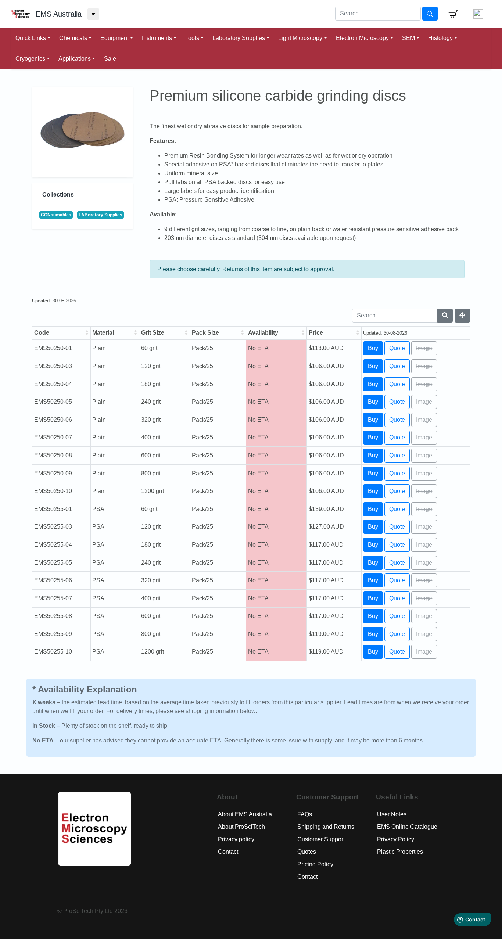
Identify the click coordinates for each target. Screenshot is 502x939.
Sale (110, 58)
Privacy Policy (395, 839)
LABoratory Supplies (100, 214)
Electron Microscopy (362, 38)
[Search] (445, 316)
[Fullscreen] (462, 316)
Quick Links (30, 38)
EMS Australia (59, 14)
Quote (397, 348)
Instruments (157, 38)
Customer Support (321, 839)
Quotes (306, 852)
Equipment (114, 38)
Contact (228, 852)
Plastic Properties (400, 852)
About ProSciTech (241, 827)
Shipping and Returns (325, 827)
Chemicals (73, 38)
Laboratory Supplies (238, 38)
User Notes (391, 814)
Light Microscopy (300, 38)
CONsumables (56, 214)
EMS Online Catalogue (407, 827)
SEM (408, 38)
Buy (373, 348)
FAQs (304, 814)
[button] (453, 14)
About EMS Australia (245, 814)
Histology (440, 38)
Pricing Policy (315, 864)
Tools (192, 38)
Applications (74, 58)
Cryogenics (30, 58)
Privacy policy (236, 839)
